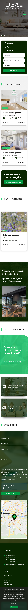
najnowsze (13, 199)
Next (23, 231)
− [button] (3, 504)
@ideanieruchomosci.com (16, 564)
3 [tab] (4, 35)
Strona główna (8, 575)
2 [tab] (2, 35)
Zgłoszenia (7, 580)
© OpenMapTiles (11, 538)
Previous (4, 231)
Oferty (5, 578)
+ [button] (3, 502)
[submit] (10, 493)
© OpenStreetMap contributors (21, 538)
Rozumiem (14, 607)
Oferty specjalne (13, 182)
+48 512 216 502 (11, 562)
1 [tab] (1, 35)
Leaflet (6, 538)
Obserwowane (8, 584)
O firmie (6, 582)
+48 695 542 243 (11, 559)
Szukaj (14, 70)
